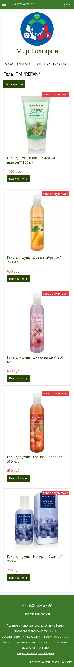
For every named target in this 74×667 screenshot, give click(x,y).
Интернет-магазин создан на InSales (50, 662)
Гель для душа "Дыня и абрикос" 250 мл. (34, 259)
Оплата (44, 648)
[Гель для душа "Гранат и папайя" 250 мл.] (37, 423)
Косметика (23, 64)
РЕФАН (38, 64)
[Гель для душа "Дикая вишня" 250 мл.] (37, 323)
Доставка (28, 648)
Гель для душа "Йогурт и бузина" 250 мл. (34, 559)
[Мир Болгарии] (37, 45)
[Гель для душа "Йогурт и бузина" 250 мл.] (37, 522)
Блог (6, 642)
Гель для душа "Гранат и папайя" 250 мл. (34, 459)
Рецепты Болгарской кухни (35, 653)
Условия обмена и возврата (21, 636)
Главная (8, 64)
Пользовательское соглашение (35, 631)
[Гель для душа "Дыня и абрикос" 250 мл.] (37, 223)
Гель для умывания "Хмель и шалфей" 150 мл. (31, 160)
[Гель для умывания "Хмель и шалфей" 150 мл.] (37, 123)
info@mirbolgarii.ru (37, 614)
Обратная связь (24, 642)
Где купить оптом (56, 636)
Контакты (60, 642)
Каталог (44, 642)
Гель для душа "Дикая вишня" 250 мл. (35, 359)
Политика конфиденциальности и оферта (35, 625)
